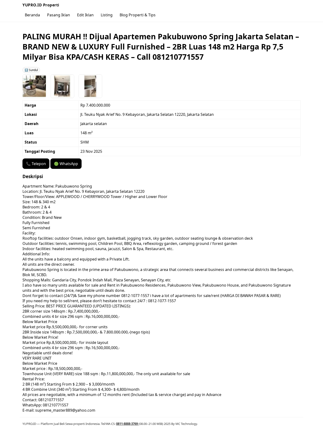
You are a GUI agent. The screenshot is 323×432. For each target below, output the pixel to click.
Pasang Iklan (58, 15)
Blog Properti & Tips (138, 15)
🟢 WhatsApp (66, 163)
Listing (107, 15)
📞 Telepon (36, 163)
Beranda (32, 15)
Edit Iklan (85, 15)
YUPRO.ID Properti (40, 5)
